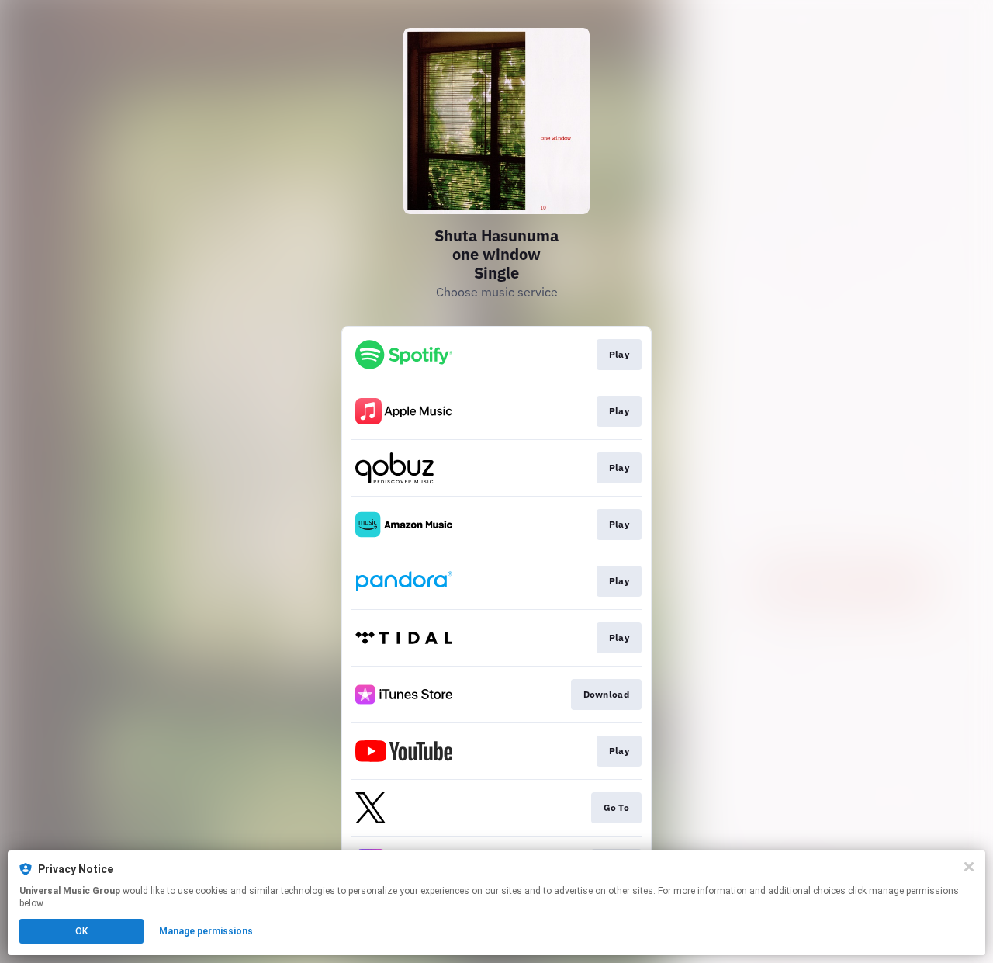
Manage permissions (206, 931)
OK (81, 931)
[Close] (969, 866)
